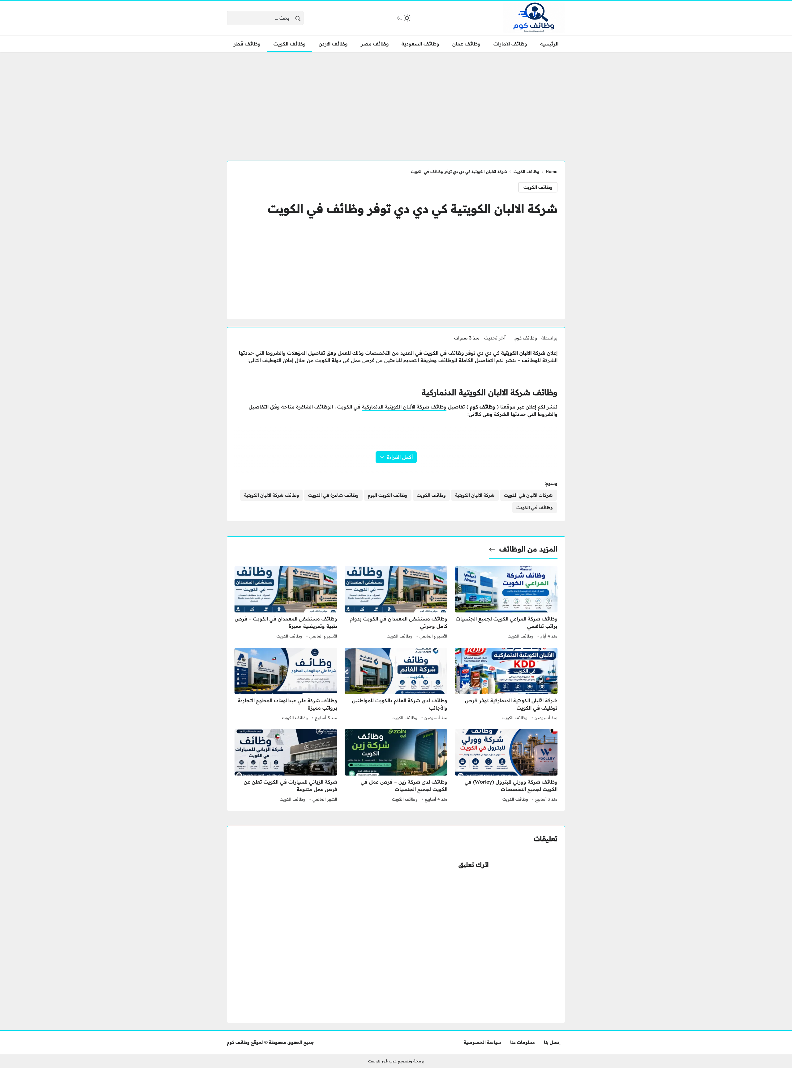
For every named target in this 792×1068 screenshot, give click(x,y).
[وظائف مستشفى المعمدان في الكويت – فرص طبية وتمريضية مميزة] (286, 603)
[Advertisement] (396, 102)
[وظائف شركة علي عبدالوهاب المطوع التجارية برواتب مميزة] (286, 685)
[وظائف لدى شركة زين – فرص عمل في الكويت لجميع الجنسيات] (396, 766)
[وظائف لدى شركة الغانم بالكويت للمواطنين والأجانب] (396, 685)
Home (551, 171)
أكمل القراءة (400, 457)
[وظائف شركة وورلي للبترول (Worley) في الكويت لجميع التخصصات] (506, 766)
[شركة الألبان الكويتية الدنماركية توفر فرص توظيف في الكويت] (506, 685)
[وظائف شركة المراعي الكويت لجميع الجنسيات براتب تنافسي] (506, 603)
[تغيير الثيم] (403, 18)
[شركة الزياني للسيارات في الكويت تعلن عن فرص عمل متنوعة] (286, 766)
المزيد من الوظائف (528, 549)
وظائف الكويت (526, 171)
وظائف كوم (525, 338)
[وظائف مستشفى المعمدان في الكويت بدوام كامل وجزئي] (396, 603)
